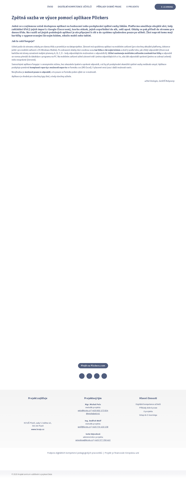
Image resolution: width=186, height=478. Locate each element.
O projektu (132, 6)
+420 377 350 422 (102, 440)
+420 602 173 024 (100, 410)
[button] (165, 7)
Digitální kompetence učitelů (75, 6)
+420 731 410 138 (100, 427)
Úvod (50, 6)
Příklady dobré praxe (108, 6)
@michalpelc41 (93, 413)
